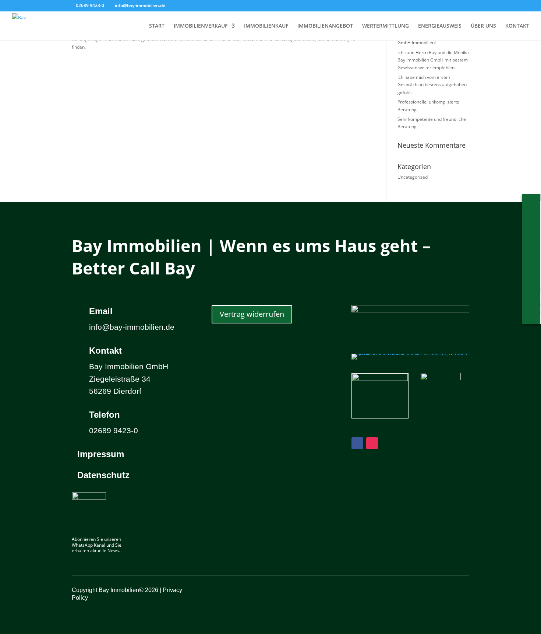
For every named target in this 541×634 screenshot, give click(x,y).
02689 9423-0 (90, 5)
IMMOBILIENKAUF (266, 26)
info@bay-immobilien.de (131, 327)
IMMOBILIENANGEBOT (325, 26)
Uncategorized (412, 177)
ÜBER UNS (483, 26)
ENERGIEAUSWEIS (440, 26)
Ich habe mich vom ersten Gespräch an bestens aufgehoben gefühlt (432, 84)
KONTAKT (517, 26)
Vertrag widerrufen (252, 314)
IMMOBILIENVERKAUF (200, 26)
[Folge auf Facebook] (357, 443)
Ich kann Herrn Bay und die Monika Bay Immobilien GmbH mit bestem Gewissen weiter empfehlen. (433, 60)
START (157, 26)
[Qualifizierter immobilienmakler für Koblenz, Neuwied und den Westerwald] (410, 353)
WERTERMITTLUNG (385, 26)
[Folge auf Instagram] (372, 443)
